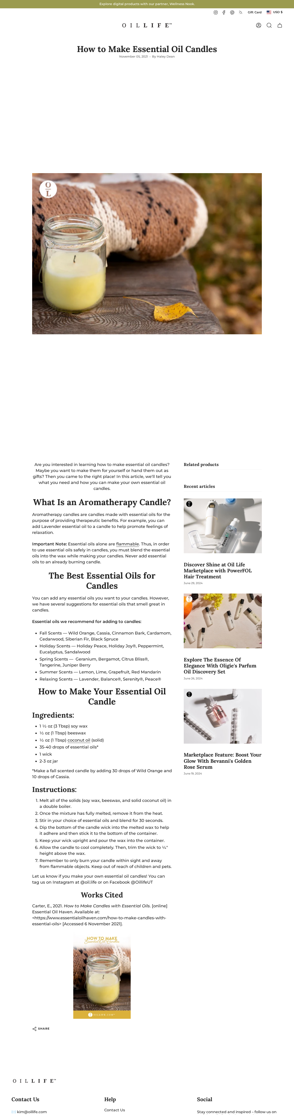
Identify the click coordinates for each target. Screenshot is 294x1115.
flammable (127, 544)
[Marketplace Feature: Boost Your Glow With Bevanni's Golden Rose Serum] (223, 716)
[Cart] (279, 25)
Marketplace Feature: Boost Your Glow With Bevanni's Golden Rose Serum (222, 761)
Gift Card (255, 12)
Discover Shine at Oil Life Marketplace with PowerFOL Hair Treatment (218, 570)
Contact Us (114, 1110)
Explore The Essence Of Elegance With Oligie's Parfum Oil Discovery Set (220, 665)
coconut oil (79, 740)
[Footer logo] (34, 1081)
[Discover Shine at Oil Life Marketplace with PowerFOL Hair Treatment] (223, 525)
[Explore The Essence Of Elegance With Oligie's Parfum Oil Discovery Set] (223, 621)
